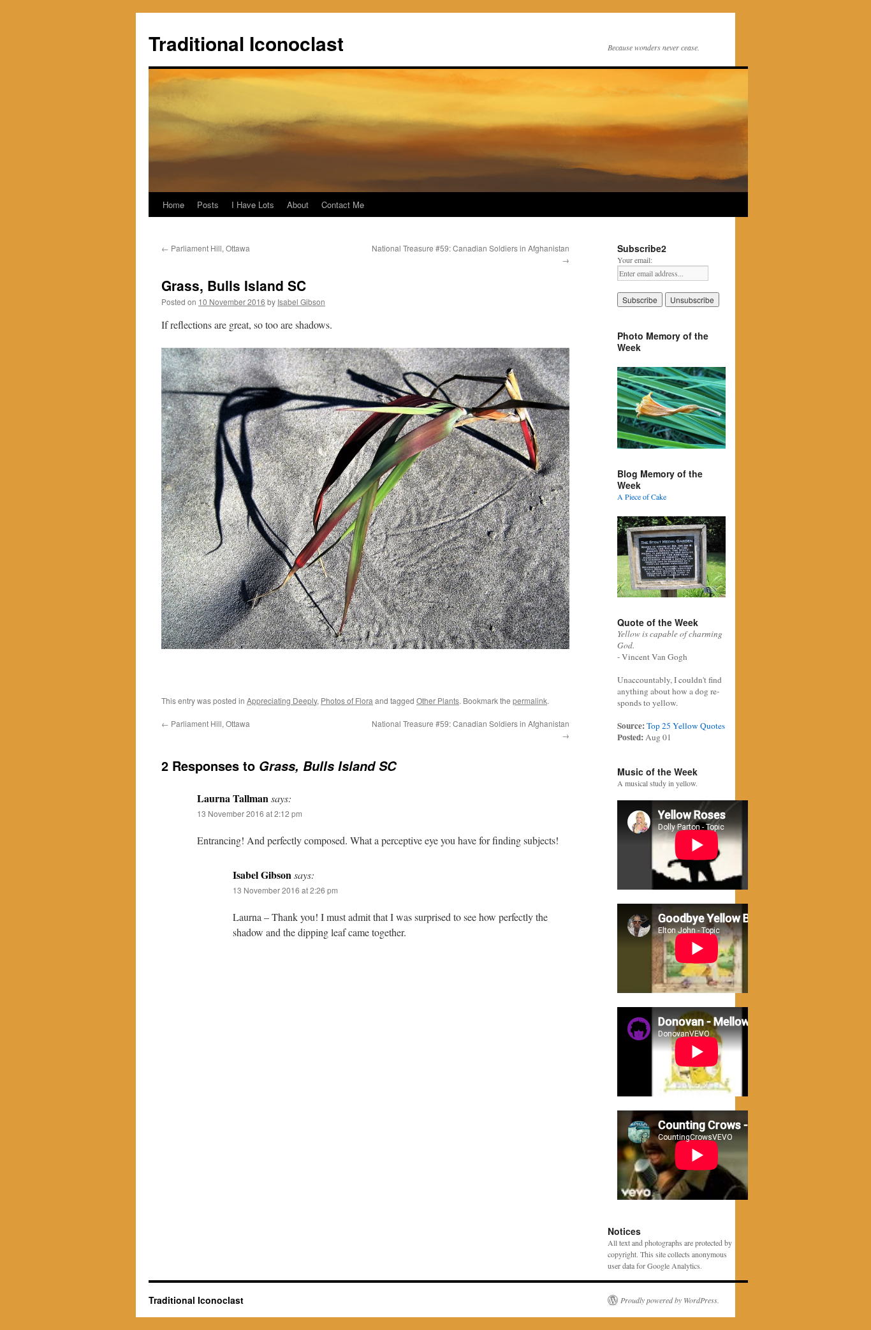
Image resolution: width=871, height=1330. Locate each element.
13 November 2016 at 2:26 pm (285, 890)
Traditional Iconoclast (246, 43)
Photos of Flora (347, 700)
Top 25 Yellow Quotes (686, 725)
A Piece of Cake (641, 496)
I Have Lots (252, 204)
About (298, 204)
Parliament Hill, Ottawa (205, 248)
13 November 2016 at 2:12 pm (249, 813)
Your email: (634, 260)
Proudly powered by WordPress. (669, 1300)
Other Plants (437, 700)
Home (173, 204)
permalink (530, 700)
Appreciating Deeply (282, 700)
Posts (208, 204)
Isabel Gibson (301, 301)
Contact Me (342, 204)
